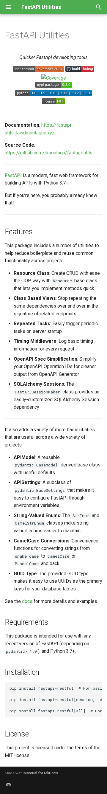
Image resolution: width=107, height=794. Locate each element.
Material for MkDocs (40, 773)
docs (27, 601)
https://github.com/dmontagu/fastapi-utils (48, 153)
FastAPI (13, 175)
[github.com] (8, 784)
